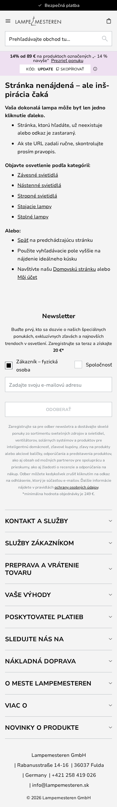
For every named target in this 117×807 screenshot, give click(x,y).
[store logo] (42, 21)
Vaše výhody (28, 594)
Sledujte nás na (34, 639)
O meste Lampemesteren (48, 683)
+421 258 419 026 (74, 774)
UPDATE (55, 68)
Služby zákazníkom (39, 543)
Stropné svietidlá (37, 195)
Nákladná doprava (40, 661)
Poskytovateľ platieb (44, 617)
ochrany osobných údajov (76, 487)
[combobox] (58, 38)
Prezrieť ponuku (67, 60)
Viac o (16, 705)
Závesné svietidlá (37, 174)
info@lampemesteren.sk (60, 784)
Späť (22, 239)
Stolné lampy (32, 216)
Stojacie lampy (34, 206)
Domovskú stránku (74, 268)
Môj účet (27, 277)
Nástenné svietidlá (39, 185)
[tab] (58, 521)
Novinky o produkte (42, 727)
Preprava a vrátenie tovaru (42, 569)
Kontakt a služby (36, 521)
